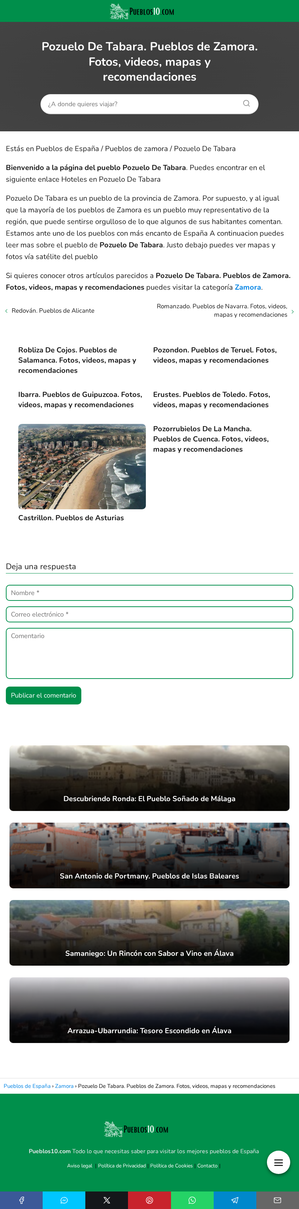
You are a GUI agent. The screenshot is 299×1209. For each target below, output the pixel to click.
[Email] (277, 1200)
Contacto (207, 1165)
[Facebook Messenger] (64, 1200)
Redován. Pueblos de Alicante (53, 310)
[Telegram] (235, 1200)
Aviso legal (79, 1165)
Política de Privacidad (122, 1165)
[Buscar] (244, 101)
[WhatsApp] (192, 1200)
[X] (106, 1200)
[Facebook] (21, 1200)
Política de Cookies (171, 1165)
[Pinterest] (149, 1200)
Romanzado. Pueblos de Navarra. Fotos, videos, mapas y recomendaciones (222, 310)
